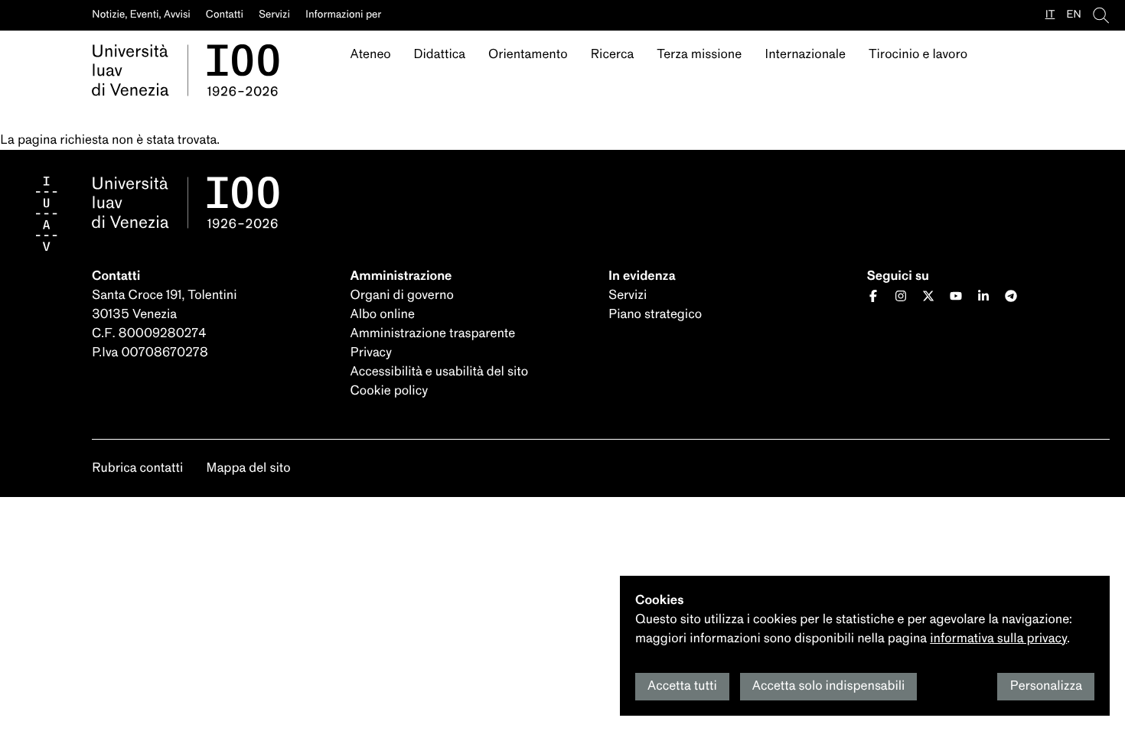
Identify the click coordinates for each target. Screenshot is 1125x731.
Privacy (371, 353)
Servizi (627, 295)
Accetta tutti (682, 686)
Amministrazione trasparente (433, 334)
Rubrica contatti (137, 468)
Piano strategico (655, 314)
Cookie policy (390, 391)
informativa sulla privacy (998, 639)
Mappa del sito (248, 468)
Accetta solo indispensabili (828, 686)
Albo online (383, 314)
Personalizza (1045, 686)
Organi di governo (402, 295)
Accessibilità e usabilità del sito (440, 372)
